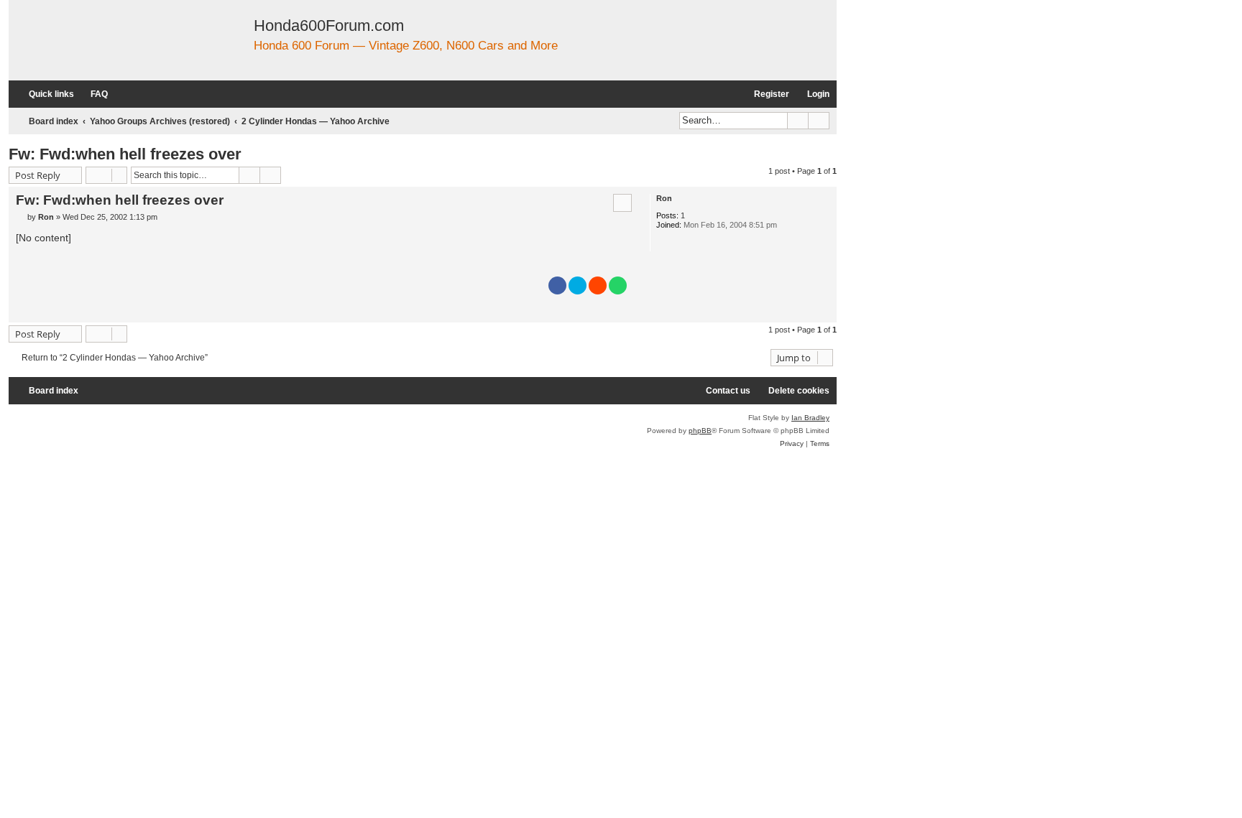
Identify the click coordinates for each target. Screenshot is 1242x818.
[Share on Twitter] (577, 285)
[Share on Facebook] (557, 285)
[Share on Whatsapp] (618, 285)
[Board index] (192, 40)
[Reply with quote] (622, 202)
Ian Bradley (810, 418)
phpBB (700, 430)
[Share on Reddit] (598, 285)
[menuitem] (93, 94)
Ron (664, 198)
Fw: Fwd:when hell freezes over (125, 154)
